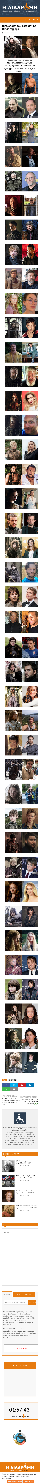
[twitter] (29, 19)
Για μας (7, 1294)
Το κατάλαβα (28, 1481)
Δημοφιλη (29, 1295)
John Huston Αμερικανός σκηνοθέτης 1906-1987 (24, 1162)
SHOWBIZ (12, 1080)
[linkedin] (37, 19)
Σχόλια (17, 1295)
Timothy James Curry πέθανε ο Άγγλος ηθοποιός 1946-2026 (26, 1192)
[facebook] (26, 19)
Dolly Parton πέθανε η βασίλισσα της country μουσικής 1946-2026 (26, 1207)
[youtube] (33, 19)
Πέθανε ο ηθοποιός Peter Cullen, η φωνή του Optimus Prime (26, 1177)
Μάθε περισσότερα (14, 1481)
